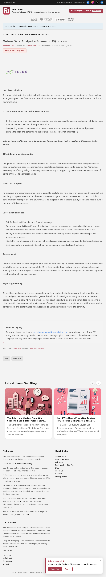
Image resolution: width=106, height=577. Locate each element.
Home (5, 34)
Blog (57, 468)
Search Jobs (60, 456)
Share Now (55, 569)
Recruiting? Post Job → (86, 11)
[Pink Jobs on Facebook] (88, 2)
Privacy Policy (61, 476)
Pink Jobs (17, 9)
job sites (41, 475)
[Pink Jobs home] (6, 11)
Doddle (26, 514)
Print (7, 358)
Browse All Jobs (62, 459)
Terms (67, 569)
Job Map (59, 462)
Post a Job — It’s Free (65, 465)
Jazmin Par (8, 46)
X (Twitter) (7, 558)
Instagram (7, 561)
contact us (20, 501)
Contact (58, 474)
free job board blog (23, 463)
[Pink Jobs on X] (97, 2)
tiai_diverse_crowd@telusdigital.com (50, 332)
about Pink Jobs (39, 498)
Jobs (12, 34)
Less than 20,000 (36, 348)
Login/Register (9, 2)
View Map (17, 358)
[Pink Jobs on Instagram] (92, 2)
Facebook (7, 555)
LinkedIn (6, 564)
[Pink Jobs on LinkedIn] (101, 2)
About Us (59, 471)
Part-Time (17, 348)
